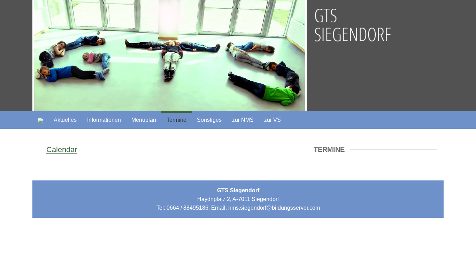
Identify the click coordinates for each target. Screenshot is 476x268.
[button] (209, 120)
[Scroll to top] (453, 245)
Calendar (61, 149)
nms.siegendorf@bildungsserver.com (274, 208)
